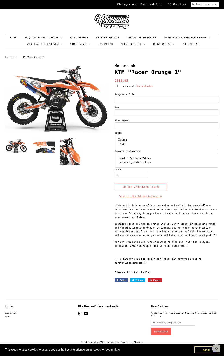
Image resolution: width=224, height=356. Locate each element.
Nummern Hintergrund (128, 151)
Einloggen (123, 4)
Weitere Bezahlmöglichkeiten (140, 196)
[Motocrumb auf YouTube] (86, 314)
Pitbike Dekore (107, 37)
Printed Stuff (132, 44)
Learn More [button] (113, 349)
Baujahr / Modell (126, 94)
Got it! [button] (207, 349)
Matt (123, 144)
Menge (118, 169)
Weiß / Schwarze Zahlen (135, 158)
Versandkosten (145, 86)
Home (13, 37)
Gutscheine (191, 44)
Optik (118, 133)
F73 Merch (105, 44)
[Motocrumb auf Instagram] (80, 314)
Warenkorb (179, 4)
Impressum (10, 313)
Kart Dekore (79, 37)
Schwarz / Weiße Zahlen (135, 162)
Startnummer (122, 120)
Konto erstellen (150, 4)
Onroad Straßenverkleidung (186, 37)
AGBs (7, 316)
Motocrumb (112, 342)
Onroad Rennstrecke (141, 37)
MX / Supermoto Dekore (42, 37)
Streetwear (79, 44)
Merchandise (163, 44)
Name (117, 107)
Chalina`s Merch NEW (43, 44)
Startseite (10, 57)
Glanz (123, 140)
